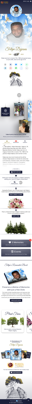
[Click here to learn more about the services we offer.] (16, 365)
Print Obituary (17, 172)
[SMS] (16, 68)
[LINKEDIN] (5, 68)
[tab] (7, 142)
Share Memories (16, 372)
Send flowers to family (16, 194)
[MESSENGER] (16, 64)
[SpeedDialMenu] (28, 400)
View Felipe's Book (16, 300)
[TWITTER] (21, 64)
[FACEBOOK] (10, 64)
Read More (16, 169)
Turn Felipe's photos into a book (16, 134)
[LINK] (26, 68)
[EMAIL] (10, 68)
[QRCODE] (5, 64)
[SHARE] (21, 68)
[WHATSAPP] (26, 64)
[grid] (16, 116)
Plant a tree (16, 216)
